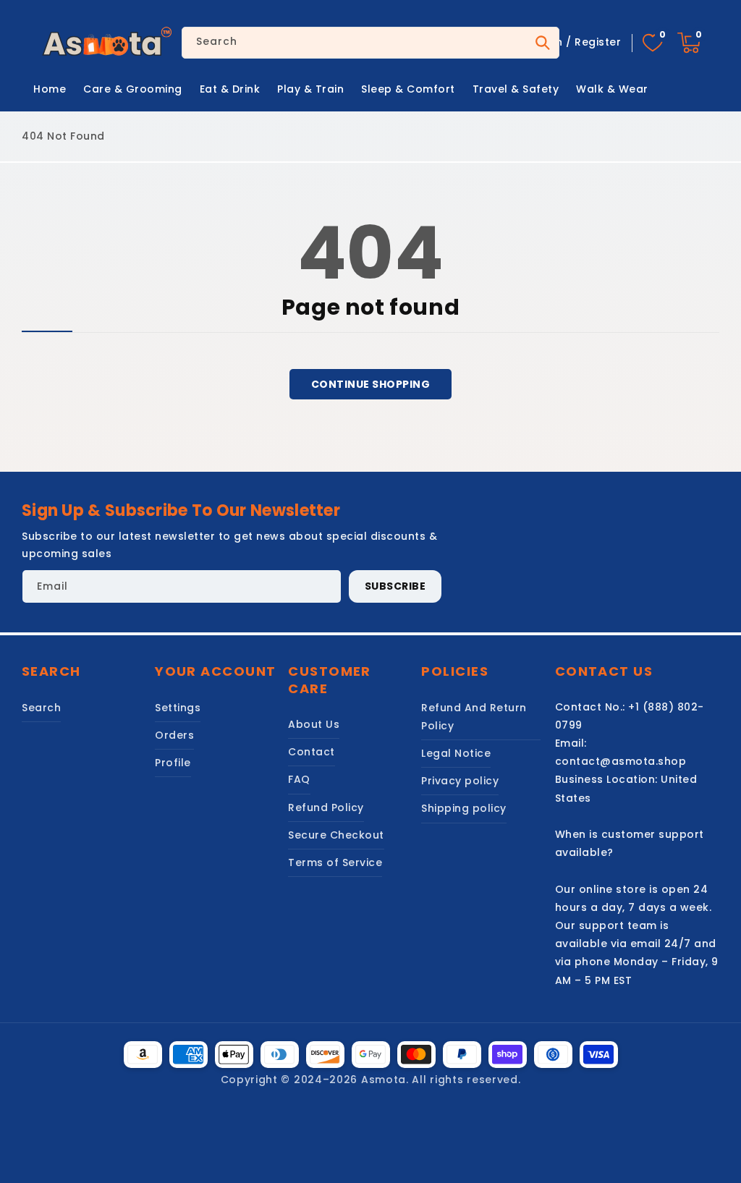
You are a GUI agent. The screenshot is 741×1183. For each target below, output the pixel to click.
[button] (689, 43)
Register (598, 42)
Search (541, 43)
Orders (174, 735)
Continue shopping (371, 384)
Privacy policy (460, 780)
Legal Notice (456, 753)
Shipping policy (464, 808)
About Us (313, 724)
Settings (177, 707)
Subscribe (395, 586)
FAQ (299, 779)
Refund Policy (326, 807)
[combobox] (370, 43)
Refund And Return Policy (474, 716)
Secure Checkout (336, 835)
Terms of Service (335, 862)
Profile (173, 762)
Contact (311, 752)
